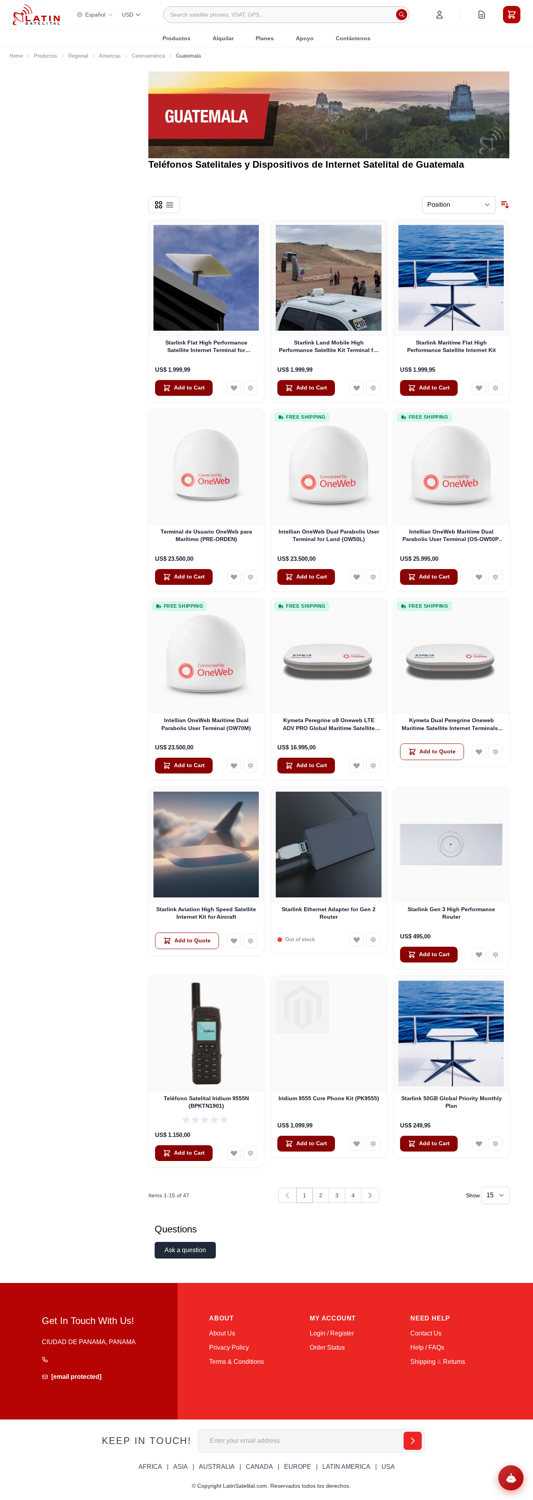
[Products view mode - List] (169, 205)
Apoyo (305, 38)
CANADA (259, 1466)
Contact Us (425, 1333)
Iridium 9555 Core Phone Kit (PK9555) (329, 1098)
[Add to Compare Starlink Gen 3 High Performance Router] (495, 955)
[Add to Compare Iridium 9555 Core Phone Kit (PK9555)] (373, 1144)
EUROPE (297, 1466)
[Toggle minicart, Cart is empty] (511, 14)
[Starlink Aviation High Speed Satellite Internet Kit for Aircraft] (206, 845)
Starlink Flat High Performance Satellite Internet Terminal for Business (206, 346)
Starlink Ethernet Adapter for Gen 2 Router (329, 913)
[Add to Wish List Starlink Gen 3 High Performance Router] (479, 955)
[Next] (370, 1195)
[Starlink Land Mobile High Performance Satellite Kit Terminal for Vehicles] (329, 278)
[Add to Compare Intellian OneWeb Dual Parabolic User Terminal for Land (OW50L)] (373, 577)
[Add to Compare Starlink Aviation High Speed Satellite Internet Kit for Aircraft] (250, 941)
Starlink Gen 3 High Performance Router (451, 913)
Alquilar (223, 38)
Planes (265, 38)
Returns (454, 1361)
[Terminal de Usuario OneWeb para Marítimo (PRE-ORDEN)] (206, 467)
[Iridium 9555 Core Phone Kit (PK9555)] (329, 1034)
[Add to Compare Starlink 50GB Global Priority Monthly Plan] (495, 1144)
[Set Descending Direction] (505, 205)
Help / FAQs (427, 1347)
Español (95, 14)
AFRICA (150, 1466)
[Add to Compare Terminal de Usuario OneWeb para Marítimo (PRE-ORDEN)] (250, 577)
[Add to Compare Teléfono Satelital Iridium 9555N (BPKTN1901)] (250, 1153)
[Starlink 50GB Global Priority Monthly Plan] (451, 1034)
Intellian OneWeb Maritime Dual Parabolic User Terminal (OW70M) (206, 724)
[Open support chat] (511, 1478)
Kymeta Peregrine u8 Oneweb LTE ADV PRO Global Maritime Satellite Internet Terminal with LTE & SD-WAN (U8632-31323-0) (328, 724)
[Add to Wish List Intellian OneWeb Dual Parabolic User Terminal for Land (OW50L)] (357, 577)
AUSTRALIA (217, 1466)
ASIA (180, 1466)
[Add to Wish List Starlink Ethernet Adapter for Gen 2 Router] (357, 940)
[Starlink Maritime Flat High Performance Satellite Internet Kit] (451, 278)
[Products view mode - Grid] (158, 205)
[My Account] (439, 14)
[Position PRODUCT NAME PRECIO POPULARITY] (459, 204)
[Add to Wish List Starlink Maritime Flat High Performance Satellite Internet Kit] (479, 388)
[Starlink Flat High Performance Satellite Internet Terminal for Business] (206, 278)
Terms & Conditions (236, 1361)
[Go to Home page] (36, 15)
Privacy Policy (229, 1347)
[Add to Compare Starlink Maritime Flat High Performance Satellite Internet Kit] (495, 388)
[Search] (401, 14)
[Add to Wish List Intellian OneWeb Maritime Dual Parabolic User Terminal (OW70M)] (234, 765)
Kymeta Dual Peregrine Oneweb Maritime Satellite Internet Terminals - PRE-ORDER (451, 724)
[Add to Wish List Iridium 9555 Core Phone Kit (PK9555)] (357, 1144)
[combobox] (286, 14)
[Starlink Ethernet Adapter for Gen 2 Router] (329, 845)
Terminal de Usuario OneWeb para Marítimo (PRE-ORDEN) (206, 535)
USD (127, 14)
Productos (177, 38)
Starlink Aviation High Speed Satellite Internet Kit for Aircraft (206, 913)
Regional (78, 56)
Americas (110, 56)
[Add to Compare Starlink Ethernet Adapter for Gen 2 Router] (373, 940)
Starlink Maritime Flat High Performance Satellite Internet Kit (451, 346)
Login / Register (332, 1333)
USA (388, 1466)
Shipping (423, 1361)
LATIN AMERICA (346, 1466)
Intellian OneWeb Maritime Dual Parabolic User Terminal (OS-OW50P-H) (451, 535)
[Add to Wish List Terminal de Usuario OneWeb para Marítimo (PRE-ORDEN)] (234, 577)
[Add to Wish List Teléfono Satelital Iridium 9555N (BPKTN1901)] (234, 1153)
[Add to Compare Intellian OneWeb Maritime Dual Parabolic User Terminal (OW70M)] (250, 765)
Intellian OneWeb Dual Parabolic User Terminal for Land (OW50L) (329, 535)
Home (16, 56)
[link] (288, 1195)
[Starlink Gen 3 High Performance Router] (451, 845)
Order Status (327, 1347)
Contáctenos (353, 38)
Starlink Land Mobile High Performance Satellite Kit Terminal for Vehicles (329, 346)
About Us (222, 1333)
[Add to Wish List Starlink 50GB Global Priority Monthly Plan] (479, 1144)
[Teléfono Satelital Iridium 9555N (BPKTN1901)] (206, 1034)
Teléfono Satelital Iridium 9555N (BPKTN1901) (206, 1102)
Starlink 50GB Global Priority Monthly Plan (451, 1102)
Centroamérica (148, 56)
